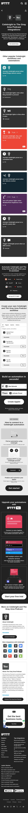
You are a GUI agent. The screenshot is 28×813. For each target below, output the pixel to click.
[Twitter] (17, 807)
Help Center (4, 748)
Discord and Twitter (18, 761)
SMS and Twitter (17, 753)
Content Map (4, 750)
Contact (9, 802)
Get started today (14, 43)
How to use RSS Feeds (6, 775)
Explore (3, 738)
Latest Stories (5, 765)
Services (3, 740)
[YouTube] (14, 807)
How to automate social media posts (9, 784)
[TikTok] (20, 807)
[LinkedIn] (7, 807)
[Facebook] (4, 807)
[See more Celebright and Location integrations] (7, 651)
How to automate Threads (7, 782)
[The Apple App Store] (8, 790)
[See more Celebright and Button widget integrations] (7, 656)
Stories (3, 742)
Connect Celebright (10, 636)
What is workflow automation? (8, 773)
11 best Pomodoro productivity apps (9, 780)
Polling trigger (10, 342)
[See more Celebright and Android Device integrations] (18, 656)
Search (3, 752)
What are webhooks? (6, 778)
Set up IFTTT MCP (14, 296)
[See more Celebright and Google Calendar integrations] (18, 645)
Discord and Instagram (19, 740)
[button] (26, 4)
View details (6, 337)
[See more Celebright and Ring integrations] (7, 645)
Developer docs (5, 756)
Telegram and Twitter (19, 759)
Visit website (5, 632)
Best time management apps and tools (10, 771)
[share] (26, 10)
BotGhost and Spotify (19, 751)
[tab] (2, 325)
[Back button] (2, 10)
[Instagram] (11, 807)
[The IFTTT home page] (5, 3)
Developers (6, 799)
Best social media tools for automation (10, 786)
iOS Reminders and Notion (20, 755)
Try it (23, 337)
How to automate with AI (7, 767)
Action (9, 333)
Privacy (14, 802)
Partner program (20, 799)
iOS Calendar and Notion (19, 742)
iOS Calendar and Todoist (20, 757)
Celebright (7, 24)
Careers (13, 799)
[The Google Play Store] (19, 791)
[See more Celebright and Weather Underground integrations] (18, 651)
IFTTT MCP (3, 746)
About (19, 802)
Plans (2, 754)
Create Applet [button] (14, 402)
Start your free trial (14, 596)
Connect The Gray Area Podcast (13, 699)
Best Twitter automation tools (8, 769)
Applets (3, 744)
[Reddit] (23, 807)
